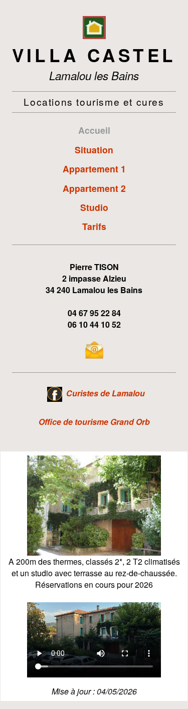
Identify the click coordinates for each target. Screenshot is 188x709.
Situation (94, 149)
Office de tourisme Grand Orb (94, 421)
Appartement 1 (94, 168)
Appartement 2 (94, 188)
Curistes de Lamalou (105, 393)
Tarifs (94, 226)
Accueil (94, 130)
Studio (94, 207)
